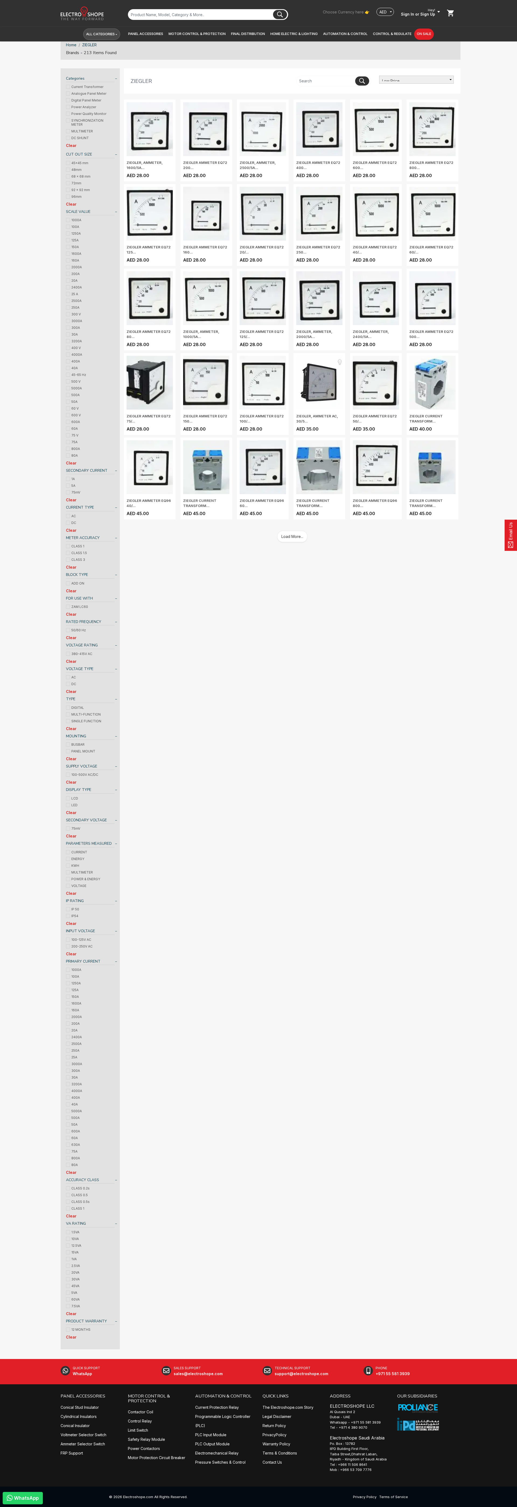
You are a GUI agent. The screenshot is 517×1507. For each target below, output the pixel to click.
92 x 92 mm (80, 190)
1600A (76, 254)
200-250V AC (82, 946)
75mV (75, 492)
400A (75, 361)
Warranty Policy (276, 1444)
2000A (76, 267)
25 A (74, 294)
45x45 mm (79, 163)
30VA (75, 1279)
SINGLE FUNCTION (86, 721)
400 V (76, 348)
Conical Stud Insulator (80, 1407)
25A (74, 1057)
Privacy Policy (364, 1497)
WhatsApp (26, 1498)
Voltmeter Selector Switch (83, 1434)
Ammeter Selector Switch (83, 1444)
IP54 (74, 916)
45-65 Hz (78, 375)
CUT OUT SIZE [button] (79, 154)
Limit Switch (138, 1430)
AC (73, 516)
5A (73, 486)
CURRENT (79, 852)
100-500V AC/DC (84, 775)
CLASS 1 (77, 546)
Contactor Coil (140, 1412)
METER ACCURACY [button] (83, 538)
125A (75, 240)
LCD (74, 798)
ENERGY (77, 859)
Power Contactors (144, 1448)
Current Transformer (87, 87)
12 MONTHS (80, 1330)
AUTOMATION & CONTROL (223, 1396)
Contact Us (272, 1462)
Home (71, 45)
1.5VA (75, 1232)
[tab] (90, 79)
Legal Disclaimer (277, 1416)
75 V (74, 435)
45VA (75, 1286)
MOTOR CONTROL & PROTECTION (149, 1398)
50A (74, 402)
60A (74, 429)
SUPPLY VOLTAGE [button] (81, 766)
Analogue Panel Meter (88, 93)
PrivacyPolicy (275, 1434)
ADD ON (77, 583)
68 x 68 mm (80, 176)
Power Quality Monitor (88, 114)
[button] (145, 34)
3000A (76, 321)
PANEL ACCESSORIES (83, 1396)
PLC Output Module (212, 1444)
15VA (75, 1252)
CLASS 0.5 (79, 1195)
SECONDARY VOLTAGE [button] (86, 820)
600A (75, 422)
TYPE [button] (70, 699)
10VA (75, 1239)
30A (74, 334)
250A (75, 307)
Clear (71, 145)
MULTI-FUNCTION (86, 714)
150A (75, 247)
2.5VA (75, 1266)
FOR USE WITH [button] (79, 598)
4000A (76, 355)
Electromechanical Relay (217, 1453)
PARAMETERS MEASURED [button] (89, 843)
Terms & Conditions (280, 1453)
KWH (75, 866)
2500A (76, 301)
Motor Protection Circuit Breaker (156, 1457)
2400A (76, 287)
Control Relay (140, 1421)
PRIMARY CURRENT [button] (83, 961)
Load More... (292, 536)
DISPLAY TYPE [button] (78, 790)
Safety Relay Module (146, 1439)
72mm (76, 183)
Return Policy (274, 1425)
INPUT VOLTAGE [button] (80, 931)
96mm (76, 197)
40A (74, 368)
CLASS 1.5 (79, 553)
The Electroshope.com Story (288, 1407)
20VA (75, 1272)
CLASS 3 (78, 560)
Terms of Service (393, 1497)
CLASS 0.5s (80, 1202)
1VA (74, 1259)
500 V (76, 381)
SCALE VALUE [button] (78, 212)
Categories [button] (75, 78)
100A (75, 227)
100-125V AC (81, 940)
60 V (75, 408)
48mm (76, 170)
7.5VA (75, 1306)
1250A (76, 233)
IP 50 (75, 909)
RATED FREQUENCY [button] (83, 622)
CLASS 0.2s (80, 1188)
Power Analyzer (83, 107)
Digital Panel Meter (86, 100)
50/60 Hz (78, 630)
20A (74, 281)
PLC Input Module (210, 1434)
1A (73, 479)
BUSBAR (78, 744)
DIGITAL (77, 708)
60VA (75, 1299)
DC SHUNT (80, 138)
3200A (76, 341)
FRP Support (72, 1453)
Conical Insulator (75, 1425)
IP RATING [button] (75, 901)
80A (74, 455)
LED (74, 805)
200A (75, 274)
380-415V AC (81, 654)
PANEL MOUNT (83, 751)
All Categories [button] (100, 34)
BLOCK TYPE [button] (77, 575)
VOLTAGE (78, 886)
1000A (76, 220)
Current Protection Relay (217, 1407)
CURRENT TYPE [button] (80, 507)
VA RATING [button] (76, 1223)
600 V (76, 415)
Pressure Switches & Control (220, 1462)
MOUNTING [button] (76, 736)
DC (73, 523)
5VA (74, 1293)
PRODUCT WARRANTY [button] (86, 1321)
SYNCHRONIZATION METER (87, 122)
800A (75, 449)
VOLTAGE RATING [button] (82, 645)
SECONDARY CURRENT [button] (86, 471)
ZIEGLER (89, 45)
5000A (76, 388)
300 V (76, 314)
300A (75, 328)
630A (75, 1145)
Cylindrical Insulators (79, 1416)
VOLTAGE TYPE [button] (79, 669)
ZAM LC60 (79, 607)
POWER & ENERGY (85, 879)
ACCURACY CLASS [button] (82, 1180)
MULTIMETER (82, 131)
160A (75, 260)
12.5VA (76, 1246)
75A (74, 442)
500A (75, 395)
